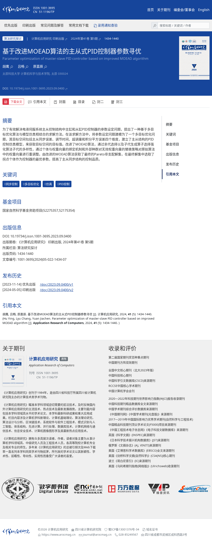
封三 (119, 101)
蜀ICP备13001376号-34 (123, 529)
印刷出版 (29, 25)
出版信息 (172, 154)
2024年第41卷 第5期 (84, 38)
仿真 (48, 184)
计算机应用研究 (58, 529)
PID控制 (63, 184)
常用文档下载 (79, 25)
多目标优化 (31, 184)
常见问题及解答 (52, 25)
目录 (81, 101)
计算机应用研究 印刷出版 (47, 38)
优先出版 (10, 25)
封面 (62, 101)
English (204, 9)
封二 (100, 101)
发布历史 (172, 164)
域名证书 (152, 529)
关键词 (171, 134)
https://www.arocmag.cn (59, 534)
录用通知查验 (108, 25)
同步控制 (11, 184)
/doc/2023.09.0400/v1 (56, 284)
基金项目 (172, 144)
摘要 (169, 124)
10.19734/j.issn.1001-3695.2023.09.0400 (37, 88)
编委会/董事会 (184, 9)
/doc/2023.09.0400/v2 (56, 290)
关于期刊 (163, 9)
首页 (150, 9)
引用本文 (39, 101)
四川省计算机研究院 (88, 529)
